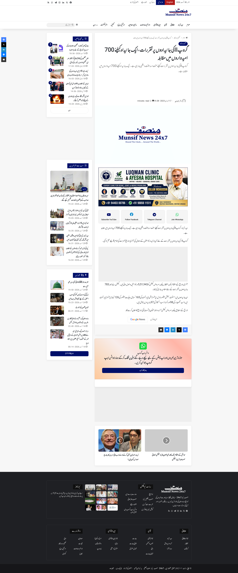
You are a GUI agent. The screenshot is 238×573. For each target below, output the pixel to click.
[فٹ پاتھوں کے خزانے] (57, 310)
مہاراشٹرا (169, 549)
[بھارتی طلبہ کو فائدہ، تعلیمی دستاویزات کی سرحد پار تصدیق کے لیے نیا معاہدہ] (57, 48)
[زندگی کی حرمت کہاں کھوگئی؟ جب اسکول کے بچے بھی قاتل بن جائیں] (57, 297)
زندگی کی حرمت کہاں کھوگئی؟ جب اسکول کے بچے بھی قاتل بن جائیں (79, 297)
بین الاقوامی (157, 25)
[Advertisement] (143, 87)
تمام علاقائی (185, 538)
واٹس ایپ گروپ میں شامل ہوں (130, 511)
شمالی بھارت (149, 554)
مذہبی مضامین (132, 25)
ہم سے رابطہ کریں (147, 504)
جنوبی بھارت (133, 544)
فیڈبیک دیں (119, 568)
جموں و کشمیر (149, 544)
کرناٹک (186, 549)
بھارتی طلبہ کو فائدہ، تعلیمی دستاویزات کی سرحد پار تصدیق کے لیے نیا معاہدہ (78, 48)
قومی (165, 25)
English (170, 2)
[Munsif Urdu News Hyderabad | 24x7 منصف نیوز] (178, 12)
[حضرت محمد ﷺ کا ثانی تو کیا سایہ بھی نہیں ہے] (57, 285)
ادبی (65, 538)
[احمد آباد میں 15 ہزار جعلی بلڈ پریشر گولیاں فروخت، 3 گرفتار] (57, 226)
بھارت (134, 538)
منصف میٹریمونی (132, 499)
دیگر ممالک (98, 544)
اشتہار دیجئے (144, 2)
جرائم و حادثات (145, 25)
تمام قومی (150, 538)
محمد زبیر (177, 101)
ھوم (188, 25)
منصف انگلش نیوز (148, 499)
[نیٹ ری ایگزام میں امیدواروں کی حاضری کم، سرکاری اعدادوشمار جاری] (57, 74)
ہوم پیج (151, 494)
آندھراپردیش (168, 544)
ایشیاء (116, 544)
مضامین (80, 538)
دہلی (152, 549)
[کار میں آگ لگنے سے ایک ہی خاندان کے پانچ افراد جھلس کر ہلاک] (57, 99)
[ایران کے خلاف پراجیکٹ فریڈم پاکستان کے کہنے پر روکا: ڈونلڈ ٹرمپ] (57, 86)
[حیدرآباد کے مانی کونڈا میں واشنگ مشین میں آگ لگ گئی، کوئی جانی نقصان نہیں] (57, 238)
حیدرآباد (180, 25)
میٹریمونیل (160, 2)
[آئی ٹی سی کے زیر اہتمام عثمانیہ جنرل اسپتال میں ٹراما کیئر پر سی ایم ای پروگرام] (57, 213)
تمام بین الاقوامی (113, 538)
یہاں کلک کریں (143, 370)
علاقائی (172, 25)
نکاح (81, 554)
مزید (94, 25)
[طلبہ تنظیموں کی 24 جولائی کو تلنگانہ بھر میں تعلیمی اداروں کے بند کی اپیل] (57, 61)
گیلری (64, 554)
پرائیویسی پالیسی (138, 568)
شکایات (112, 568)
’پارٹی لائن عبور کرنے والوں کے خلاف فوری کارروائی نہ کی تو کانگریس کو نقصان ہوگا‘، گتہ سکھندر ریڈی (77, 252)
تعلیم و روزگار (177, 38)
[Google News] (138, 319)
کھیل (112, 25)
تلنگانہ (186, 544)
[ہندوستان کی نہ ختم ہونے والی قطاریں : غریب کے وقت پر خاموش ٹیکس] (57, 321)
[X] (183, 510)
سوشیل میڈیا (121, 25)
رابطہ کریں (152, 2)
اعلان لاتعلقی (147, 568)
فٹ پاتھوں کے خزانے (82, 307)
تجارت (80, 544)
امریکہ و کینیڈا (97, 538)
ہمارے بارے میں (131, 494)
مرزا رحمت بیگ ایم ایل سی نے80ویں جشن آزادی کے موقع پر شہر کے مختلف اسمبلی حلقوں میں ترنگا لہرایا (78, 337)
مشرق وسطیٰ (114, 549)
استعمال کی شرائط (134, 2)
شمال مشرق (133, 549)
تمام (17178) (69, 353)
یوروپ (99, 549)
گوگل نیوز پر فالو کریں (147, 509)
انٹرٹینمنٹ (104, 25)
